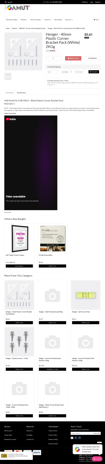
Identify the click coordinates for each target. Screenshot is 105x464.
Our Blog (29, 435)
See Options (19, 266)
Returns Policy (53, 439)
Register (98, 2)
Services (47, 20)
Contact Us (30, 439)
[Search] (5, 2)
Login (91, 2)
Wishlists (85, 2)
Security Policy (53, 444)
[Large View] (8, 76)
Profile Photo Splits (45, 255)
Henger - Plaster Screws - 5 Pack (17, 358)
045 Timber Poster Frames (15, 255)
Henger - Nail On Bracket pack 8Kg (51, 312)
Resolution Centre (10, 439)
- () (96, 20)
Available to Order (52, 369)
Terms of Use (53, 431)
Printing (23, 20)
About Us (68, 20)
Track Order (8, 435)
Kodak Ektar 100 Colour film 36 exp (17, 456)
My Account (8, 431)
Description (9, 93)
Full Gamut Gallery (12, 20)
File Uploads (58, 20)
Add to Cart (74, 58)
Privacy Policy (53, 435)
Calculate (94, 72)
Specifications (21, 93)
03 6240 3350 (57, 2)
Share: (48, 51)
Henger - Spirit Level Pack (81, 312)
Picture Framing (35, 20)
